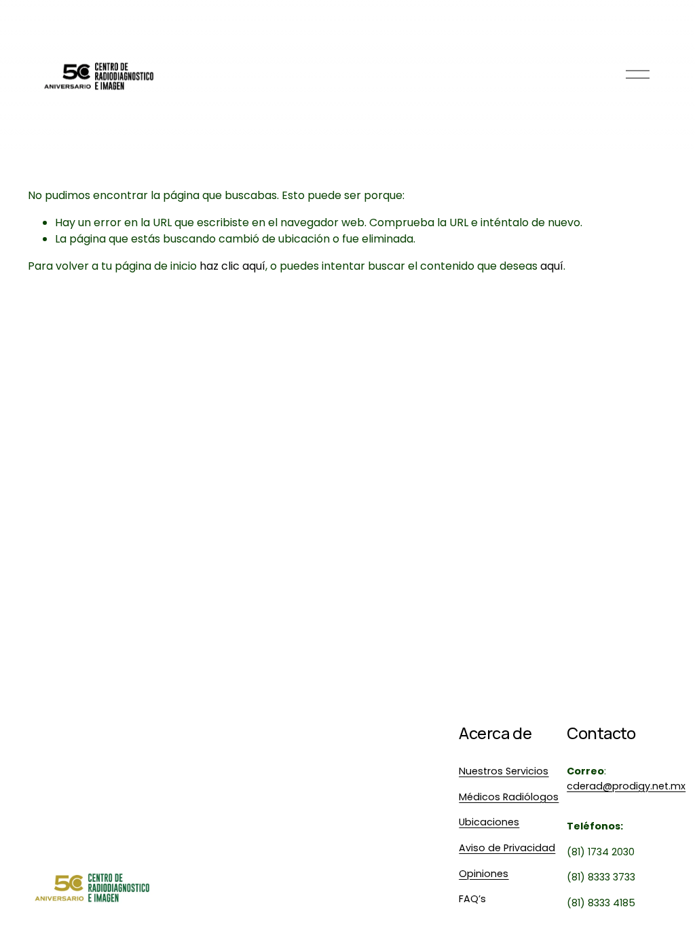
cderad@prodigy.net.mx (626, 786)
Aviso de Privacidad (507, 848)
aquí (551, 266)
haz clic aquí (232, 266)
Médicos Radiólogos (509, 797)
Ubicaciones (489, 822)
